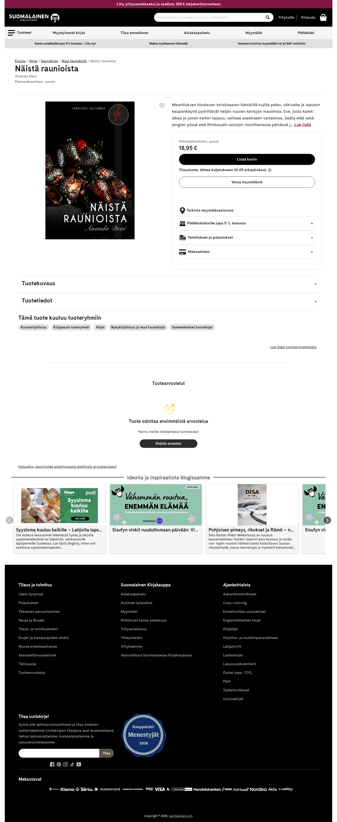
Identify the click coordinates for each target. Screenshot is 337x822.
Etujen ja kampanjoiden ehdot (44, 638)
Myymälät (254, 33)
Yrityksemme (131, 646)
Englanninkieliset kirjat (242, 620)
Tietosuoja (27, 664)
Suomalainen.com (180, 816)
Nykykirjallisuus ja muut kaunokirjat (138, 327)
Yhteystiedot (132, 638)
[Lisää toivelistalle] (162, 105)
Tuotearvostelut (32, 672)
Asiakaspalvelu (197, 33)
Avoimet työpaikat (136, 603)
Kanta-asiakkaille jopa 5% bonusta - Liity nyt (65, 43)
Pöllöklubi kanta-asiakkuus (143, 620)
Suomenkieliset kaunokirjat (192, 327)
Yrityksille (286, 17)
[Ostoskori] (323, 17)
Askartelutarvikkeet (240, 594)
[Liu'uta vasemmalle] (9, 520)
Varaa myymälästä (247, 182)
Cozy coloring (235, 603)
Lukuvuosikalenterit (239, 664)
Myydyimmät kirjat (69, 33)
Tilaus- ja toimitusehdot (38, 629)
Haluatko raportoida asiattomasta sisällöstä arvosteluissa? (67, 466)
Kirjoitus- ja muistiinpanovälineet (250, 638)
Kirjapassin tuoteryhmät (71, 327)
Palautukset (29, 603)
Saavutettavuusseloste (37, 655)
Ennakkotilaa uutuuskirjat (244, 611)
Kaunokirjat (49, 61)
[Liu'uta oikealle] (327, 520)
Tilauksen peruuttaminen (39, 611)
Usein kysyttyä (31, 594)
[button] (20, 33)
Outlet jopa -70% (237, 672)
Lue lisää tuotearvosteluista (293, 347)
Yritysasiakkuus (134, 629)
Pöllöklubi (306, 33)
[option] (65, 43)
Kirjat (33, 61)
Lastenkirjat (233, 655)
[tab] (168, 284)
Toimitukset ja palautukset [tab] (210, 237)
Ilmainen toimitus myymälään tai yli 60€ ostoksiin (271, 43)
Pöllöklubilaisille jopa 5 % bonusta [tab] (216, 223)
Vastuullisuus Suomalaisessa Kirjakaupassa (156, 655)
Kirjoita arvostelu (168, 443)
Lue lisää (302, 124)
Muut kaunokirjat (74, 61)
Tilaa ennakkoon (134, 33)
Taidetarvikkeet (236, 690)
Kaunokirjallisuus (34, 327)
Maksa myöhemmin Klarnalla (168, 43)
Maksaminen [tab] (198, 251)
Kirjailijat (230, 629)
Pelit (227, 681)
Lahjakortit (232, 646)
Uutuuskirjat (233, 699)
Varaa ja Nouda (31, 620)
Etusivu (20, 61)
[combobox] (213, 17)
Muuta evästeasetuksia (38, 646)
